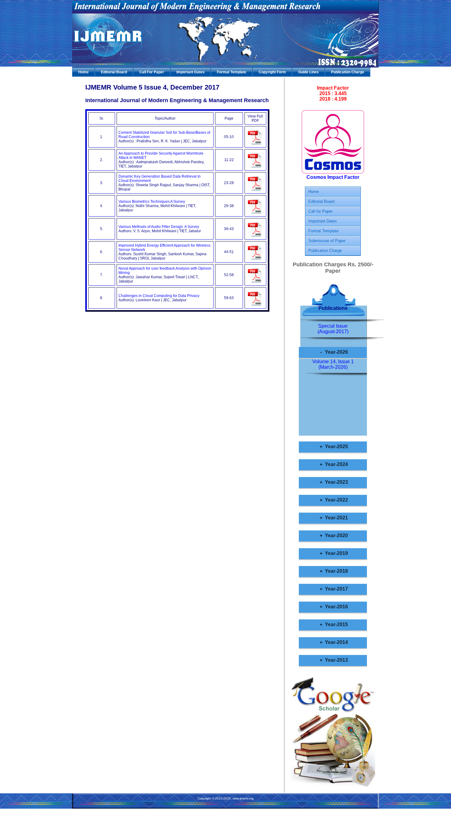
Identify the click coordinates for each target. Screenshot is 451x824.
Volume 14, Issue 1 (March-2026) (333, 364)
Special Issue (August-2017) (333, 328)
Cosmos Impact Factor (332, 177)
